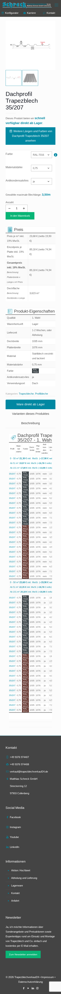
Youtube (14, 837)
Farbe (9, 154)
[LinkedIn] (33, 988)
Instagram (15, 827)
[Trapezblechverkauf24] (28, 5)
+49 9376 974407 (19, 757)
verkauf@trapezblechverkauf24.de (29, 771)
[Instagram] (37, 988)
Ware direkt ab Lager (30, 404)
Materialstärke (14, 167)
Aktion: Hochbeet (20, 870)
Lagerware (17, 885)
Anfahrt (15, 900)
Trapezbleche (26, 393)
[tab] (30, 404)
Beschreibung (30, 423)
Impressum (47, 977)
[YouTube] (28, 988)
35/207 (12, 474)
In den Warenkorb (20, 215)
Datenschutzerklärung (30, 981)
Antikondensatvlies (17, 180)
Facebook (15, 817)
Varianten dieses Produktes (30, 413)
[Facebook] (23, 988)
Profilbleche (41, 393)
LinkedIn (14, 847)
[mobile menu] (56, 5)
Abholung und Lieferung (24, 878)
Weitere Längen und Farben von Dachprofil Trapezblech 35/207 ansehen (32, 136)
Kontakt (15, 893)
